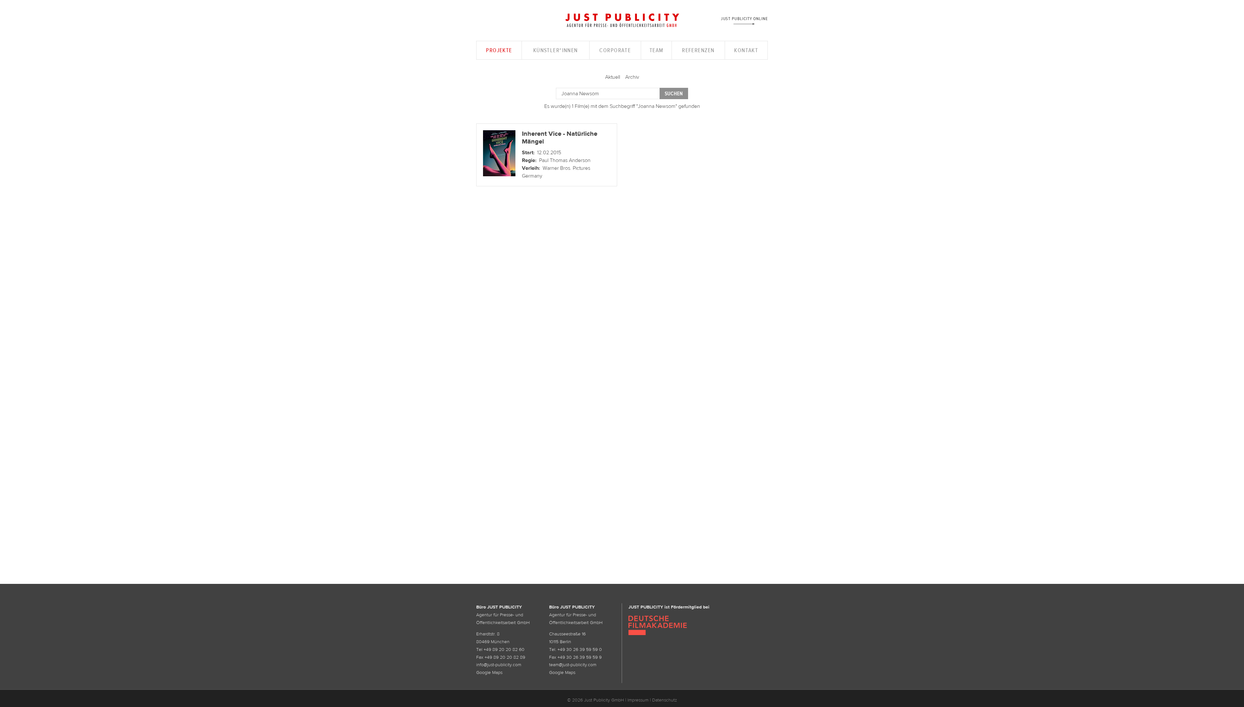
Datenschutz (664, 699)
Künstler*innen (555, 50)
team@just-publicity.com (572, 664)
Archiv (632, 77)
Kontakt (746, 50)
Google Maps (489, 672)
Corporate (615, 50)
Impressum (638, 699)
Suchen (674, 93)
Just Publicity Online (744, 18)
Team (656, 50)
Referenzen (698, 50)
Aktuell (612, 77)
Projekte (499, 50)
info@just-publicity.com (498, 664)
